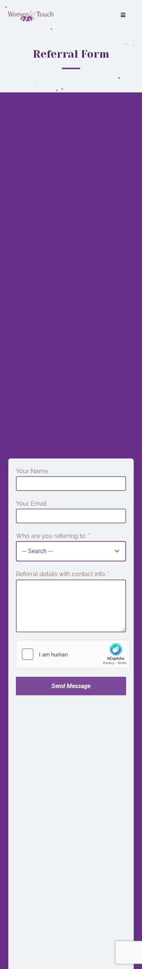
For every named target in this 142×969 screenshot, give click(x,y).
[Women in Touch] (31, 15)
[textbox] (62, 551)
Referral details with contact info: (62, 574)
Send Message (71, 686)
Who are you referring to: (53, 536)
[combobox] (71, 551)
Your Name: (32, 471)
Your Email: (31, 503)
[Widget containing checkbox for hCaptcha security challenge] (73, 654)
